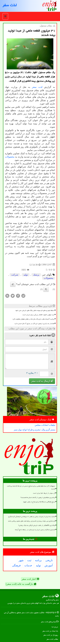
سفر (34, 87)
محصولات (9, 157)
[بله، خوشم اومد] (13, 284)
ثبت (29, 560)
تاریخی (49, 560)
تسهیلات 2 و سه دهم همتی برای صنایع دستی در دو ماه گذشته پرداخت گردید (31, 487)
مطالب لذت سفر (52, 639)
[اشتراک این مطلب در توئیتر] (12, 295)
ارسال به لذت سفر (40, 381)
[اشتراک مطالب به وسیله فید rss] (7, 295)
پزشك (36, 275)
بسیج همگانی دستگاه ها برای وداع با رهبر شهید (39, 501)
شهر (21, 560)
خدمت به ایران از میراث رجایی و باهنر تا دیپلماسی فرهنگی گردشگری (31, 516)
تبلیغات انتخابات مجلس (45, 425)
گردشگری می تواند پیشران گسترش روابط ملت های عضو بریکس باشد (31, 521)
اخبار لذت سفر (29, 579)
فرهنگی (16, 565)
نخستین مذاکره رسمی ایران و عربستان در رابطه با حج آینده (35, 529)
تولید (26, 275)
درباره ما (55, 627)
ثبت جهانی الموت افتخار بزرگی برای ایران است (38, 314)
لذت (40, 87)
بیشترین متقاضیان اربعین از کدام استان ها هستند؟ (37, 497)
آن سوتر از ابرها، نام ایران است (44, 493)
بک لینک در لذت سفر (50, 631)
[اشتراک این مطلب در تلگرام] (23, 295)
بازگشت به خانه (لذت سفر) (20, 584)
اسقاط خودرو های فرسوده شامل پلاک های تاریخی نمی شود (34, 310)
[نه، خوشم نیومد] (46, 289)
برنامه (38, 560)
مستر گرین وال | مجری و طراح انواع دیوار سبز (34, 429)
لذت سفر (9, 5)
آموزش (48, 565)
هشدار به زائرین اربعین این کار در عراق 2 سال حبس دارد (34, 323)
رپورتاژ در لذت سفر (50, 635)
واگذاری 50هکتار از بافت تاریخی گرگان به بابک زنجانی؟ (36, 525)
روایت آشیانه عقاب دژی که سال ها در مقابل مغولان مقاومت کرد (33, 319)
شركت (14, 275)
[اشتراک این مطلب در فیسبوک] (18, 295)
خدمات (28, 565)
